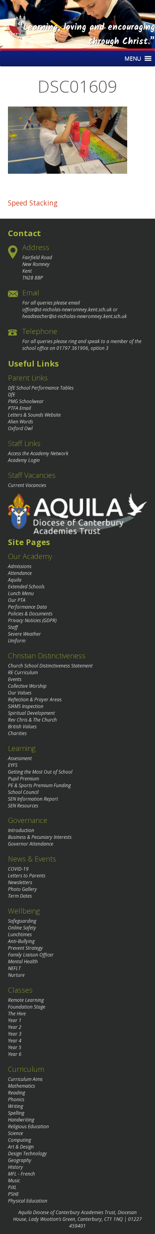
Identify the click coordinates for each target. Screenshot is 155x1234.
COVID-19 (18, 868)
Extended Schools (26, 586)
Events (14, 679)
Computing (19, 1140)
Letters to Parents (26, 875)
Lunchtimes (20, 934)
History (15, 1167)
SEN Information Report (33, 799)
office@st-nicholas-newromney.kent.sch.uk (67, 309)
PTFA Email (19, 408)
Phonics (16, 1099)
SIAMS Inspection (25, 706)
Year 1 (14, 1020)
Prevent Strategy (25, 948)
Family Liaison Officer (31, 954)
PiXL (12, 1187)
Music (14, 1180)
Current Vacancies (27, 485)
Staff (13, 627)
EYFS (12, 765)
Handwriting (21, 1119)
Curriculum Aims (25, 1079)
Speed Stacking (33, 203)
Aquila (14, 579)
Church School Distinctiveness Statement (50, 665)
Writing (15, 1106)
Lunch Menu (21, 593)
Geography (19, 1160)
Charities (17, 733)
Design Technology (27, 1153)
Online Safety (22, 927)
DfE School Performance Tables (41, 387)
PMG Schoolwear (26, 401)
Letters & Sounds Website (34, 414)
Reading (16, 1092)
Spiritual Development (31, 713)
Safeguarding (22, 921)
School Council (23, 792)
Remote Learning (26, 1000)
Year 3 (14, 1033)
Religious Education (28, 1126)
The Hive (17, 1013)
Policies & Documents (30, 613)
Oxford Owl (20, 428)
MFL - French (21, 1173)
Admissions (19, 566)
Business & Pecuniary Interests (40, 837)
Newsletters (20, 882)
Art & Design (21, 1146)
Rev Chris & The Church (32, 719)
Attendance (20, 573)
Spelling (16, 1113)
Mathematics (21, 1086)
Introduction (21, 830)
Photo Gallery (22, 889)
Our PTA (16, 600)
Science (15, 1133)
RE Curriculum (23, 672)
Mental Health (23, 961)
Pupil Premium (23, 778)
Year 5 (14, 1047)
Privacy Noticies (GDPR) (32, 620)
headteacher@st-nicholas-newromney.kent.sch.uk (74, 316)
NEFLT (14, 968)
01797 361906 (72, 348)
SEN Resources (23, 805)
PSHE (13, 1194)
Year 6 (14, 1054)
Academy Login (24, 460)
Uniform (16, 640)
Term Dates (20, 896)
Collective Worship (27, 686)
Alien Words (20, 421)
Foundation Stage (26, 1006)
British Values (22, 726)
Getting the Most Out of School (40, 771)
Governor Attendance (30, 843)
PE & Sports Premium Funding (39, 785)
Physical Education (27, 1200)
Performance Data (27, 606)
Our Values (19, 692)
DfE (11, 394)
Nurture (16, 975)
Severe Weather (24, 634)
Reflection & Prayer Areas (35, 699)
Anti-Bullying (21, 941)
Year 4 (14, 1040)
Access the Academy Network (38, 453)
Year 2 (14, 1027)
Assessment (20, 758)
